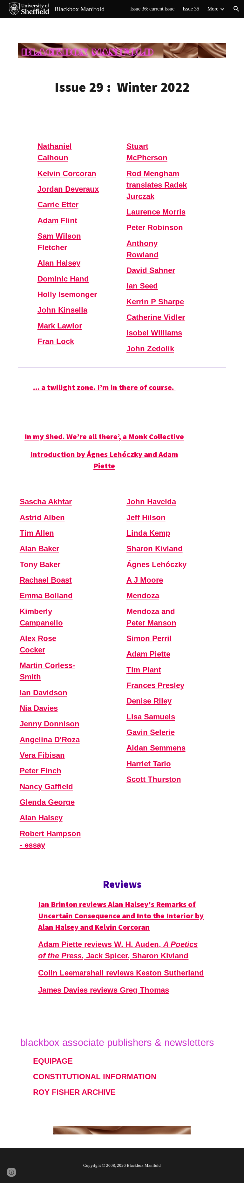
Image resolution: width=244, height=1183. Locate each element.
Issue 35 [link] (191, 8)
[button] (236, 9)
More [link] (212, 8)
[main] (122, 87)
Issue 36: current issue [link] (152, 8)
